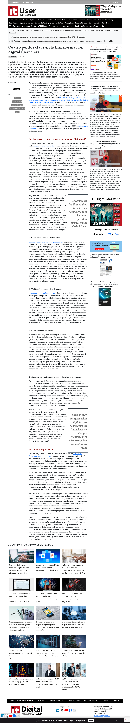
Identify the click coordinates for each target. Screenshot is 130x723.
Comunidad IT (61, 20)
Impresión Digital (29, 26)
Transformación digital (17, 108)
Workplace (69, 23)
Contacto (106, 701)
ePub (116, 234)
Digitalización (17, 101)
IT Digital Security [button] (44, 20)
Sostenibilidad (81, 23)
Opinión (23, 23)
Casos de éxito (94, 23)
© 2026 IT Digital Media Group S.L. (21, 701)
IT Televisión (34, 23)
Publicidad (117, 701)
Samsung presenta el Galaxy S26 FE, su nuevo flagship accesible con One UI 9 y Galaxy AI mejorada (20, 626)
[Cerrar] (116, 720)
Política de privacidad (91, 701)
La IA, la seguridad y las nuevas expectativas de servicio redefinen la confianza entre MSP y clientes (71, 684)
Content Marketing (105, 20)
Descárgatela (106, 11)
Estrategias (13, 23)
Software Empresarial (95, 26)
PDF (110, 234)
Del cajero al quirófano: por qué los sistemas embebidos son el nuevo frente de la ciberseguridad (104, 284)
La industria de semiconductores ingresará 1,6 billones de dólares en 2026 (20, 654)
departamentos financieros (45, 146)
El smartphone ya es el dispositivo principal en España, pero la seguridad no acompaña (47, 626)
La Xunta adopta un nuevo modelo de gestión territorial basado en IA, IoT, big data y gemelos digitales (73, 569)
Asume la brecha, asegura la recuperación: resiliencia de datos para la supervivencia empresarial (106, 49)
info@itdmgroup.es (102, 716)
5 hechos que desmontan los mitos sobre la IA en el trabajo (104, 255)
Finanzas (17, 98)
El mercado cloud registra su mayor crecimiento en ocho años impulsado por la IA (73, 625)
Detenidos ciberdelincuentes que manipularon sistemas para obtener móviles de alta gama (47, 597)
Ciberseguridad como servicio (61, 26)
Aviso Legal (41, 701)
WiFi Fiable (42, 26)
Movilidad (106, 23)
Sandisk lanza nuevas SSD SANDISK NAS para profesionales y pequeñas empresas (72, 597)
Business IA (80, 26)
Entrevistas (91, 20)
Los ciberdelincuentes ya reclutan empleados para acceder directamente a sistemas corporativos (19, 569)
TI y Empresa (14, 26)
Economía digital (17, 105)
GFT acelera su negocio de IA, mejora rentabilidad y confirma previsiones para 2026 (48, 683)
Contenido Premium (76, 20)
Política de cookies (56, 701)
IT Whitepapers (47, 23)
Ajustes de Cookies (73, 701)
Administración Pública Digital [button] (22, 20)
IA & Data (59, 23)
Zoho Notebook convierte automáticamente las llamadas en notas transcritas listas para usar (20, 597)
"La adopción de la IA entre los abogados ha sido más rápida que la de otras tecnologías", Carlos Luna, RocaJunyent (105, 144)
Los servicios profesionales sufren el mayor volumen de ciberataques (73, 653)
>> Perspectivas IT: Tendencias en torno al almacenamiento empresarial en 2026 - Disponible (47, 37)
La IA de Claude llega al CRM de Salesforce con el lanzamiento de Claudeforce (47, 568)
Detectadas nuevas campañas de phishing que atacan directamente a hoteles (21, 682)
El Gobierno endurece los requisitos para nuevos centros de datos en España (47, 653)
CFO (17, 112)
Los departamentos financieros (42, 293)
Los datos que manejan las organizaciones (46, 242)
